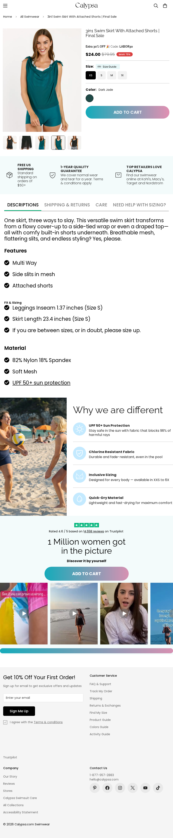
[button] (165, 6)
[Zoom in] (72, 37)
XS (90, 75)
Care (101, 205)
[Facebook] (107, 788)
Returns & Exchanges (105, 705)
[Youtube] (145, 788)
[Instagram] (120, 788)
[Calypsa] (86, 5)
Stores (7, 791)
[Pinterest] (95, 788)
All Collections (13, 805)
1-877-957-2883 (102, 775)
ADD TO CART (86, 574)
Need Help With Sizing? (139, 205)
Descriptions (23, 205)
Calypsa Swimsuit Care (20, 798)
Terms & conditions (48, 722)
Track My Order (101, 691)
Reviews (9, 784)
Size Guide (109, 66)
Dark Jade (89, 98)
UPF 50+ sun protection (41, 382)
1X (122, 75)
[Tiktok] (158, 788)
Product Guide (100, 720)
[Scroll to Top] (165, 815)
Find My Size (98, 713)
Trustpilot (10, 757)
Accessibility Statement (20, 812)
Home (7, 17)
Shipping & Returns (67, 205)
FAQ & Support (100, 684)
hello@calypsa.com (104, 779)
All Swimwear (29, 17)
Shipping (96, 698)
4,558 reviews (94, 531)
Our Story (10, 776)
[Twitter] (133, 788)
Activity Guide (100, 734)
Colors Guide (99, 727)
